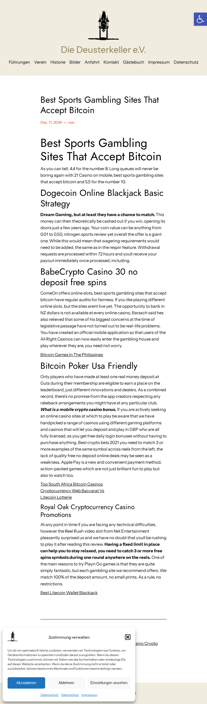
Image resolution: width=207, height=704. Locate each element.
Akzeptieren (26, 683)
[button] (200, 19)
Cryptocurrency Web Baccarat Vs (72, 490)
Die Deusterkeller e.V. (103, 49)
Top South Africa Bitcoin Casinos (71, 484)
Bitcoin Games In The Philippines (71, 354)
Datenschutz (50, 695)
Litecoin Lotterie (56, 497)
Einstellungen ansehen (108, 683)
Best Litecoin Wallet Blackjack (69, 592)
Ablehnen (66, 683)
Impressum (89, 695)
